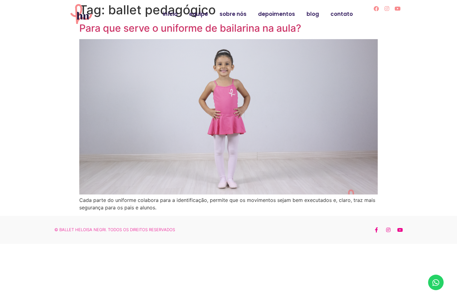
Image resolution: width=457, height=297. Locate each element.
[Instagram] (387, 8)
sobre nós (233, 14)
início (170, 14)
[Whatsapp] (436, 282)
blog (313, 14)
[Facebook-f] (376, 229)
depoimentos (276, 14)
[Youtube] (397, 8)
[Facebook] (376, 8)
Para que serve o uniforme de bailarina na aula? (190, 28)
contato (341, 14)
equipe (198, 14)
